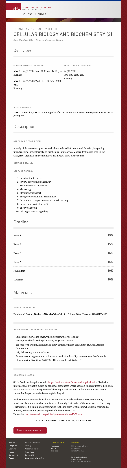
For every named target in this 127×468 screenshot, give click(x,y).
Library (28, 446)
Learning (12, 449)
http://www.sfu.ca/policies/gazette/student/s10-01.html (53, 414)
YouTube (54, 451)
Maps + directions (32, 443)
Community (13, 455)
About (11, 458)
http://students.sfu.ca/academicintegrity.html (71, 382)
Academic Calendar (33, 449)
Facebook (55, 446)
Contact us (75, 442)
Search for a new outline (29, 430)
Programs (13, 446)
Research (13, 452)
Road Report (30, 452)
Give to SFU (29, 455)
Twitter (54, 448)
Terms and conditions (79, 457)
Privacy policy (76, 459)
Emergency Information (34, 458)
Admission (13, 443)
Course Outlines (34, 14)
